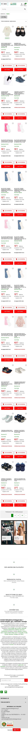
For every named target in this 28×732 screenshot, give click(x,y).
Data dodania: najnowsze (14, 21)
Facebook (1, 692)
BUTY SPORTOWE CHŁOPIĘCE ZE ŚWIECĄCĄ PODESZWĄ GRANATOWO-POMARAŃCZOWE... (6, 384)
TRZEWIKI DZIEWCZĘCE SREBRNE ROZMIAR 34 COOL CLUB (19, 383)
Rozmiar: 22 (16, 95)
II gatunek (20, 665)
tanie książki (11, 628)
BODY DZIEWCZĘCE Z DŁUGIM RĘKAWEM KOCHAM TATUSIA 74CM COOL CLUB (7, 45)
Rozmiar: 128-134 (5, 241)
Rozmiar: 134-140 (5, 95)
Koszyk (25, 5)
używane (2, 666)
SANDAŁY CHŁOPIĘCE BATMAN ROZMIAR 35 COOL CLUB (19, 431)
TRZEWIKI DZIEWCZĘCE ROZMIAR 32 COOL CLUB (7, 431)
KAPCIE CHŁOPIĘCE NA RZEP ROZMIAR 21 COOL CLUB (20, 479)
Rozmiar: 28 (16, 47)
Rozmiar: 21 (16, 483)
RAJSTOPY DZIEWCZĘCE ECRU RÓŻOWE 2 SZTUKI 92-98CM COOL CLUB (20, 141)
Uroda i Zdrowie (17, 538)
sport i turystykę (18, 633)
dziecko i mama (22, 631)
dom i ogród (4, 633)
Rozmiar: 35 (17, 434)
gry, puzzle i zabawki (20, 628)
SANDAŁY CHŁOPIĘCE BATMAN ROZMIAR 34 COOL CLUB (6, 479)
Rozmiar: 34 (17, 386)
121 (22, 515)
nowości (11, 644)
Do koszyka (7, 66)
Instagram (6, 692)
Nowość (7, 38)
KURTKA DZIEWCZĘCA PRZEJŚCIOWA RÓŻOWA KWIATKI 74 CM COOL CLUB (20, 335)
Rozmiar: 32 (3, 434)
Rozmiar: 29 (3, 386)
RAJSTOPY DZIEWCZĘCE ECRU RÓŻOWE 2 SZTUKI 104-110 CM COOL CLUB (7, 334)
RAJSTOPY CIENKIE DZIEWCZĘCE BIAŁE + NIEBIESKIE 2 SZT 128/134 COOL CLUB (20, 190)
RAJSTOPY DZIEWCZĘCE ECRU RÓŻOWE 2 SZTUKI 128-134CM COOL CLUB (7, 238)
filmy (22, 634)
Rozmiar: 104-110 (18, 289)
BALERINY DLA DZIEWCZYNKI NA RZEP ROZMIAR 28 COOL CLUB (20, 44)
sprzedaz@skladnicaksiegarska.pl (11, 719)
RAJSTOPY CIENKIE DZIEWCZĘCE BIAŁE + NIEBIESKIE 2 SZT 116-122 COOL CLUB (7, 190)
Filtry (4, 17)
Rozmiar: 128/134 (18, 192)
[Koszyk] (25, 4)
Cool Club (3, 49)
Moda (4, 538)
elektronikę (11, 633)
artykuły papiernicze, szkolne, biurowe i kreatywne (13, 630)
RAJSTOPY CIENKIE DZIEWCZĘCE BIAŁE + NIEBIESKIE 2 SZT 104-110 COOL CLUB (20, 287)
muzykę (15, 634)
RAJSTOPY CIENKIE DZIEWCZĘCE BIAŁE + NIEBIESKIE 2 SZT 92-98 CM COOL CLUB (6, 287)
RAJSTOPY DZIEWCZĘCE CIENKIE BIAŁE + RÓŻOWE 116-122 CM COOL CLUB (7, 141)
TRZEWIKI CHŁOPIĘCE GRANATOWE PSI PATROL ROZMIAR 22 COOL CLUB (19, 93)
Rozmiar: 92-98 (17, 144)
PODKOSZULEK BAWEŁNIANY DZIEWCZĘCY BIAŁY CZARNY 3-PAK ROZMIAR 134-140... (7, 93)
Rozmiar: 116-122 (4, 144)
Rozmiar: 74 (4, 47)
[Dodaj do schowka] (11, 26)
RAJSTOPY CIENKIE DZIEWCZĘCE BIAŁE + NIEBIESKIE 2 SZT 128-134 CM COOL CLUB (20, 238)
